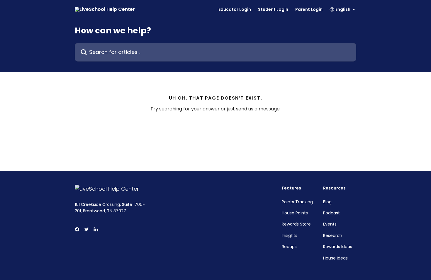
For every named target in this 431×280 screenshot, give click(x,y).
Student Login (273, 9)
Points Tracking (297, 202)
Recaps (289, 247)
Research (332, 235)
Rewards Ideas (337, 247)
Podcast (331, 213)
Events (330, 224)
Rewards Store (296, 224)
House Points (295, 213)
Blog (327, 202)
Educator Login (234, 9)
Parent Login (309, 9)
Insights (289, 235)
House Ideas (335, 258)
